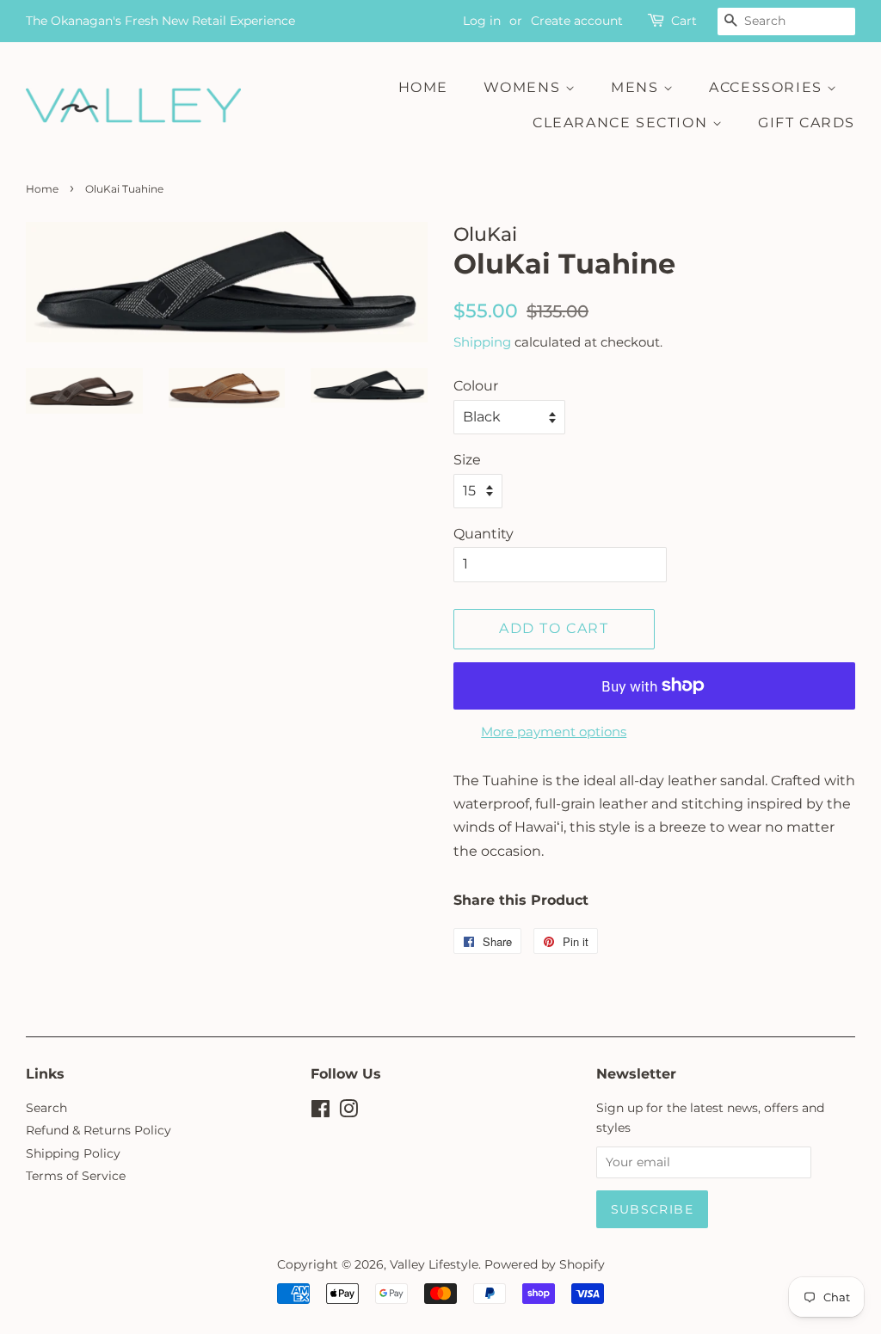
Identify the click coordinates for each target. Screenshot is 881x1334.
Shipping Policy (73, 1153)
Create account (577, 20)
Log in (482, 20)
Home (423, 87)
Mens (637, 87)
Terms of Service (76, 1176)
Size (467, 460)
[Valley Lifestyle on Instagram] (348, 1112)
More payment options (553, 731)
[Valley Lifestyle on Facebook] (320, 1112)
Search (46, 1108)
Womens (524, 87)
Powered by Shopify (544, 1264)
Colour (475, 386)
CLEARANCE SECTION (622, 122)
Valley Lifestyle (434, 1264)
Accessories (768, 87)
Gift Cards (806, 122)
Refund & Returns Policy (98, 1130)
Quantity (483, 534)
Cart (684, 20)
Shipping (482, 342)
